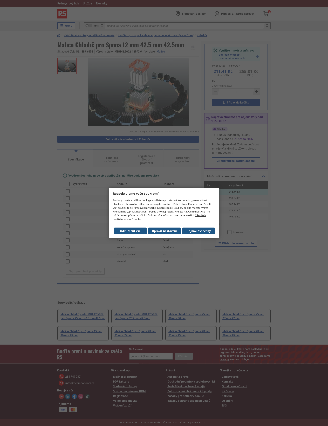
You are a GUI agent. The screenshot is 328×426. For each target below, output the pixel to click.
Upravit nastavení (164, 231)
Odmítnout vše (130, 231)
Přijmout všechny (199, 231)
